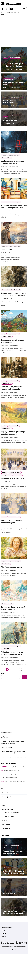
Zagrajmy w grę (6, 828)
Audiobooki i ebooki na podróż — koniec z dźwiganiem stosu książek (14, 207)
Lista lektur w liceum (8, 816)
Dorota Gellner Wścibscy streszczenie (15, 781)
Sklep (3, 930)
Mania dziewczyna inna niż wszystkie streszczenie (11, 388)
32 (17, 669)
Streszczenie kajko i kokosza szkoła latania (14, 757)
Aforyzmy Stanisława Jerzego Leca (17, 767)
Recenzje (4, 820)
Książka (4, 801)
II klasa (5, 57)
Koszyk (4, 933)
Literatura (4, 805)
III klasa (5, 115)
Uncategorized (17, 475)
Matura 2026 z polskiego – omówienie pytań (11, 521)
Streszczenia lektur (14, 942)
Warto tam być (6, 824)
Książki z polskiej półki (15, 57)
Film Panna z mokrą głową (11, 567)
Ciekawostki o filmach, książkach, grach (11, 202)
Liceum (5, 97)
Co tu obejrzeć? (5, 563)
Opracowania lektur (6, 157)
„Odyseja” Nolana (8, 249)
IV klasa (4, 155)
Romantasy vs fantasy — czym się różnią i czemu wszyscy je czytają (13, 295)
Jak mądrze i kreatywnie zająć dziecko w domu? (13, 608)
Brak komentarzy (18, 69)
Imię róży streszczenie (10, 121)
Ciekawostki (5, 793)
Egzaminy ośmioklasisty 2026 (13, 478)
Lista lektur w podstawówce (11, 812)
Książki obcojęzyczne (15, 115)
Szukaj (3, 673)
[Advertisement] (14, 31)
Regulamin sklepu (7, 927)
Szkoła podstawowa (8, 60)
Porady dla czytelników (16, 97)
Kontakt (4, 936)
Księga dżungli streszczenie (11, 770)
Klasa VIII (4, 472)
